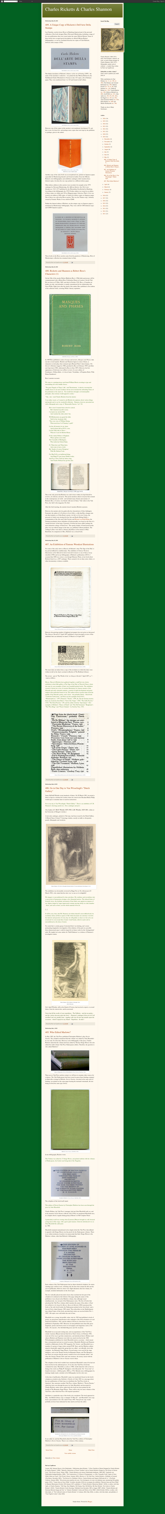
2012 (104, 211)
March (106, 187)
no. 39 (107, 86)
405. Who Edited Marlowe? (58, 1032)
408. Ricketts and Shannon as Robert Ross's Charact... (112, 166)
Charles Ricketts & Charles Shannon (78, 9)
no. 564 (116, 99)
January (106, 192)
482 (116, 96)
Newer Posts (49, 1450)
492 (115, 98)
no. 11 (107, 81)
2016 (104, 201)
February (107, 189)
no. (113, 94)
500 (110, 85)
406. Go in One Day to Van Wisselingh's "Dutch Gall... (111, 176)
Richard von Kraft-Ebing (82, 519)
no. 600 (111, 101)
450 (108, 96)
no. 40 (111, 86)
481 (113, 96)
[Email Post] (72, 262)
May (105, 157)
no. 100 (112, 81)
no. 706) (114, 103)
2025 (104, 121)
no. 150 (107, 90)
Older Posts (91, 1450)
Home (70, 1450)
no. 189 (103, 92)
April (106, 184)
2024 (104, 124)
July (105, 152)
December (107, 139)
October (106, 144)
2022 (104, 129)
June (105, 155)
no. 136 (108, 88)
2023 (104, 126)
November (107, 141)
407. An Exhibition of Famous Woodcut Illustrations (69, 544)
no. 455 (110, 98)
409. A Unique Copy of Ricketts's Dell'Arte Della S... (111, 161)
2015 (104, 203)
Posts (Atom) (56, 1458)
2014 (104, 206)
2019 (104, 137)
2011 (104, 214)
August (106, 149)
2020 (104, 134)
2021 (104, 131)
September (107, 147)
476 (110, 96)
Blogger (90, 1501)
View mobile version (70, 1453)
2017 (104, 198)
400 (102, 94)
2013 (104, 208)
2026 (104, 118)
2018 (104, 195)
